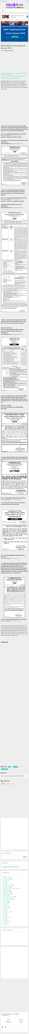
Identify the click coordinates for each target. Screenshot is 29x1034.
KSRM (4, 905)
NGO (4, 910)
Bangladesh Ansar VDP (7, 886)
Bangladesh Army (6, 887)
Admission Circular (6, 879)
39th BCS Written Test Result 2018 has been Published (14, 76)
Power (4, 913)
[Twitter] (3, 1)
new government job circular (10, 867)
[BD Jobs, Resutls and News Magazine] (14, 7)
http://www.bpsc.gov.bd (16, 135)
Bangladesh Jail (6, 890)
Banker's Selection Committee (9, 896)
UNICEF (4, 920)
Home (2, 43)
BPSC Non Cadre (10, 43)
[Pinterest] (5, 1)
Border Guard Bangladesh (8, 899)
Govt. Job (5, 901)
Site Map (20, 1021)
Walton (4, 922)
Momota (4, 909)
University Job (5, 921)
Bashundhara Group (7, 898)
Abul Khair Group (6, 877)
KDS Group (5, 903)
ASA (4, 876)
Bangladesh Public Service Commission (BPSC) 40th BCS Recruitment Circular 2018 (14, 74)
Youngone (5, 924)
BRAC (4, 883)
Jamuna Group (6, 902)
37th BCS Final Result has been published (11, 78)
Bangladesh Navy (6, 891)
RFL (4, 914)
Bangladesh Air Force (7, 884)
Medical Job (5, 906)
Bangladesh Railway (7, 894)
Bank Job (5, 895)
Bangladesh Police (6, 892)
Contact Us (21, 1019)
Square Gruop (6, 917)
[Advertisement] (12, 62)
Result (4, 916)
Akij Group (5, 880)
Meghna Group (6, 907)
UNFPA (4, 918)
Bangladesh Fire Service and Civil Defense (11, 888)
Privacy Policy (8, 1021)
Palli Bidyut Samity (6, 911)
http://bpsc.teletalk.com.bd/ (17, 143)
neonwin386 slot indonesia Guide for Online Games (17, 16)
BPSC (5, 43)
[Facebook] (1, 1)
